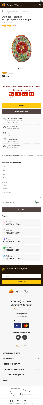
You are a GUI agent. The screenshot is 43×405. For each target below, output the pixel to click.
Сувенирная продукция (13, 11)
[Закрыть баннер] (41, 1)
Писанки (25, 11)
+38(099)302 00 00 (21, 301)
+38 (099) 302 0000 (12, 224)
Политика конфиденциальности (21, 394)
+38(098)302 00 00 (21, 305)
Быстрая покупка (21, 111)
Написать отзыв (20, 26)
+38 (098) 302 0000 (12, 233)
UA (17, 346)
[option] (13, 156)
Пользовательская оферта (21, 396)
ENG (20, 346)
